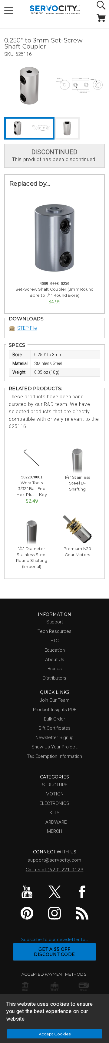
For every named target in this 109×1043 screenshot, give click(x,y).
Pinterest (27, 913)
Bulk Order (54, 719)
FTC (55, 640)
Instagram (54, 913)
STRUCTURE (54, 785)
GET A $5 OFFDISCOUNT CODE (54, 952)
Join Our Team (54, 700)
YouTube (27, 892)
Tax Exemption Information (54, 756)
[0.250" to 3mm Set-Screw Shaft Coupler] (29, 86)
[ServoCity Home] (54, 10)
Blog (82, 913)
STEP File (27, 328)
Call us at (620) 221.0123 (55, 870)
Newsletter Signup (54, 737)
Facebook (82, 892)
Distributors (54, 678)
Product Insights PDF (54, 709)
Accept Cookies (55, 1033)
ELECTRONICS (54, 803)
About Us (54, 659)
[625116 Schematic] (79, 86)
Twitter (54, 892)
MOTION (55, 794)
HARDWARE (54, 822)
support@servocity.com (54, 860)
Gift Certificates (54, 728)
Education (55, 650)
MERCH (54, 831)
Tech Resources (54, 631)
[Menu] (11, 11)
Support (54, 622)
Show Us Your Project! (54, 747)
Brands (55, 668)
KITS (55, 812)
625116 (23, 54)
